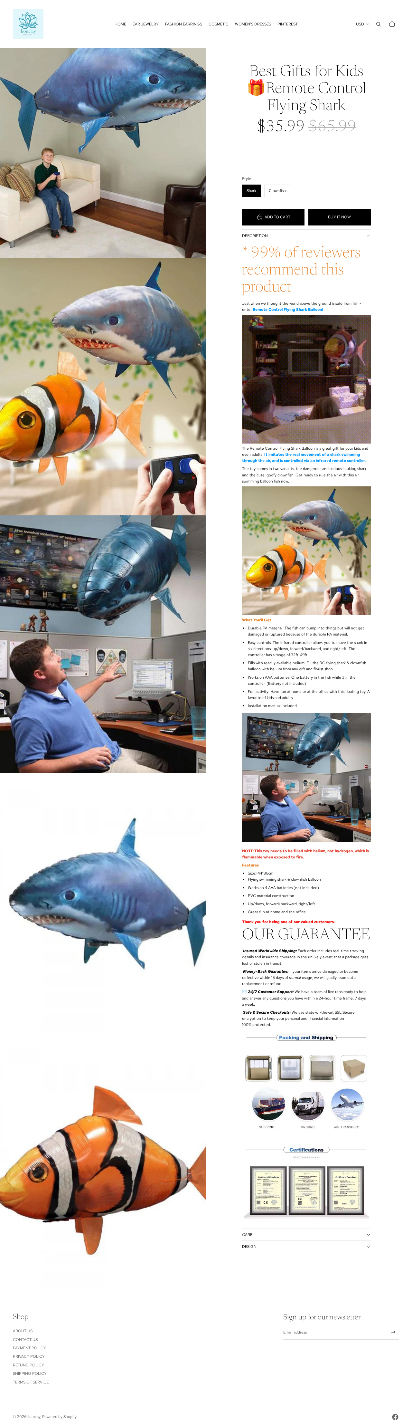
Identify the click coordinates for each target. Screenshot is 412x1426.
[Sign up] (393, 1332)
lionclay (33, 1416)
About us (23, 1331)
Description (255, 235)
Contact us (25, 1339)
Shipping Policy (30, 1373)
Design (249, 1246)
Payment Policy (29, 1348)
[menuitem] (120, 24)
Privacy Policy (29, 1356)
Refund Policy (28, 1365)
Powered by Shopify (59, 1416)
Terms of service (31, 1382)
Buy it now (339, 217)
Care (247, 1234)
